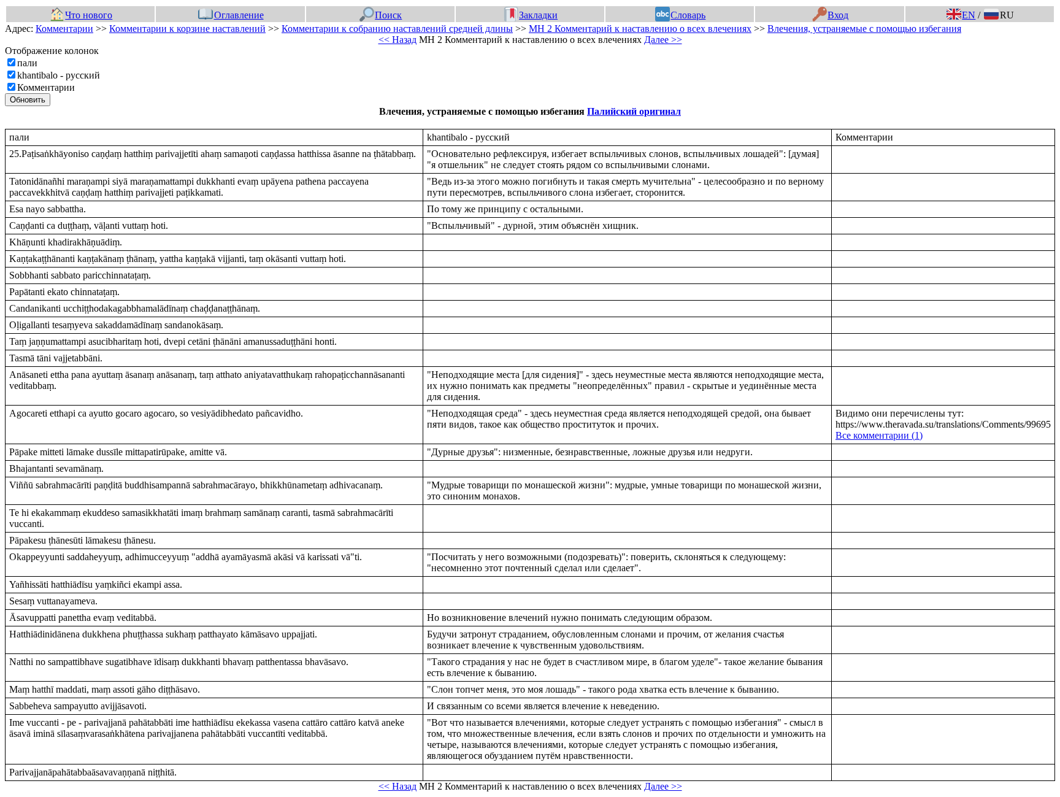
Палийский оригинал (634, 111)
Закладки (538, 15)
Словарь (687, 15)
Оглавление (238, 15)
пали (27, 63)
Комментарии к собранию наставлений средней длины (397, 28)
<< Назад (397, 39)
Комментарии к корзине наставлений (187, 28)
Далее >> (663, 39)
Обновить (27, 99)
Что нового (88, 15)
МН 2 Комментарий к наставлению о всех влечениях (640, 28)
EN (968, 15)
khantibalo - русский (58, 75)
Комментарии (64, 28)
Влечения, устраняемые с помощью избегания (864, 28)
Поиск (388, 15)
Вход (838, 15)
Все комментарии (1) (879, 435)
